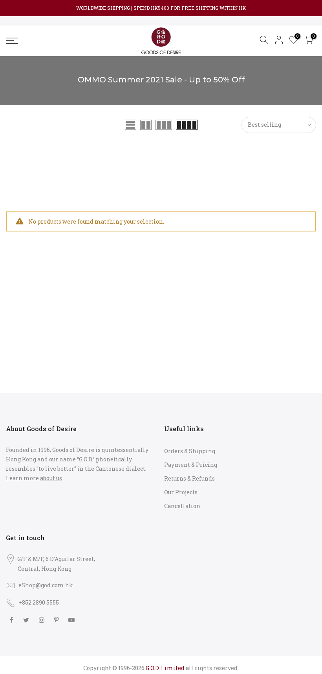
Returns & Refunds (189, 478)
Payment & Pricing (190, 464)
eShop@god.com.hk (45, 585)
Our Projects (181, 492)
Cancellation (182, 506)
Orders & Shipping (189, 451)
